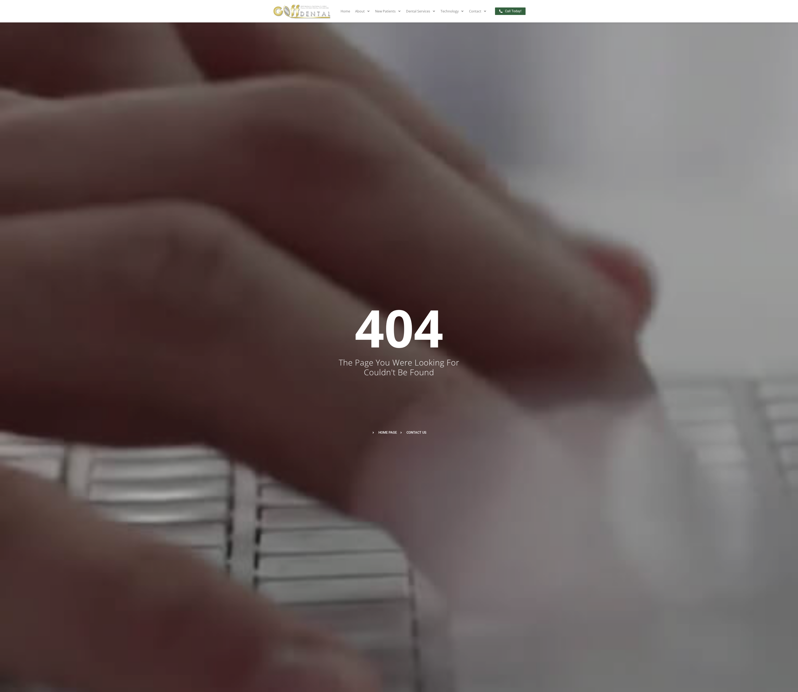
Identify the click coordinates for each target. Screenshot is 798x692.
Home (345, 11)
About (360, 11)
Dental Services (418, 11)
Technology (450, 11)
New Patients (385, 11)
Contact (475, 11)
